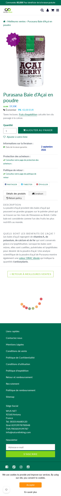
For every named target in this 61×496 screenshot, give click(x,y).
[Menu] (57, 10)
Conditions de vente (16, 351)
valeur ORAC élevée (29, 258)
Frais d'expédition (28, 114)
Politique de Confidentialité (20, 357)
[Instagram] (21, 467)
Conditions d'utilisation (18, 364)
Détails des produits (16, 193)
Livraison (38, 193)
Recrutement (12, 383)
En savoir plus (30, 492)
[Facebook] (6, 467)
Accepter (31, 485)
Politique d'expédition (17, 370)
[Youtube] (28, 467)
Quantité (8, 125)
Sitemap (10, 396)
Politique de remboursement (20, 390)
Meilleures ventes (16, 21)
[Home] (4, 21)
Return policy (15, 198)
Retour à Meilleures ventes (31, 274)
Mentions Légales (15, 344)
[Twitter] (14, 467)
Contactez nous (14, 337)
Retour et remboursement (19, 377)
